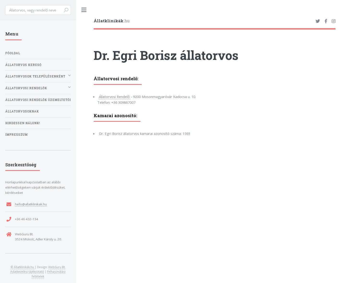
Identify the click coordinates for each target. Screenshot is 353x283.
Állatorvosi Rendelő (115, 96)
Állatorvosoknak (22, 111)
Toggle (84, 10)
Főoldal (12, 53)
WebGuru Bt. (57, 267)
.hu (112, 20)
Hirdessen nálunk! (22, 123)
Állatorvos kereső (23, 65)
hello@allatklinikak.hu (31, 204)
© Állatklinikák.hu (23, 267)
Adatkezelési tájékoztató (27, 271)
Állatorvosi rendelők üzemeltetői (38, 100)
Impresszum (16, 134)
